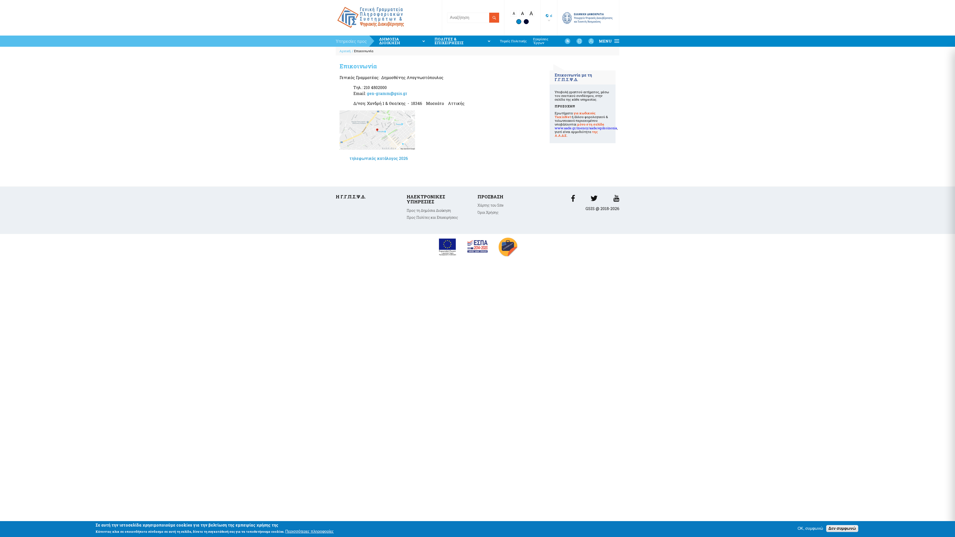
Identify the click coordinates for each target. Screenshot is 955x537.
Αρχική (345, 51)
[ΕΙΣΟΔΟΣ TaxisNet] (579, 41)
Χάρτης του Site (491, 205)
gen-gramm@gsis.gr (387, 93)
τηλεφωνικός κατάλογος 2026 (378, 158)
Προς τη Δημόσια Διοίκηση (429, 210)
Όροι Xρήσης (488, 212)
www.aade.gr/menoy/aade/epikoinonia (586, 128)
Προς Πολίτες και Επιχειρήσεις (432, 217)
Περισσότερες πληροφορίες (309, 532)
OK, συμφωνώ (810, 528)
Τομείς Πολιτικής (513, 41)
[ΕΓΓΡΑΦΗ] (591, 41)
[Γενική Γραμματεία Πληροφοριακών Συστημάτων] (573, 199)
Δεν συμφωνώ (842, 528)
